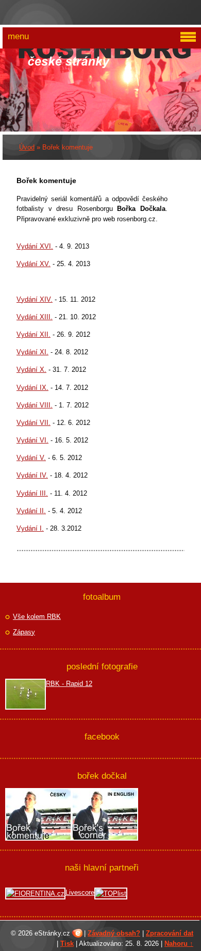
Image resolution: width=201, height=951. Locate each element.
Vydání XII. (33, 334)
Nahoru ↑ (178, 943)
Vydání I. (30, 528)
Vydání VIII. (34, 405)
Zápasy (24, 632)
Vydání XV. (33, 264)
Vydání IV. (32, 475)
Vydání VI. (32, 440)
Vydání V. (31, 458)
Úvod (27, 147)
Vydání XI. (32, 352)
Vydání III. (32, 493)
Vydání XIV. (34, 299)
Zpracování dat (169, 933)
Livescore (79, 892)
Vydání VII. (33, 423)
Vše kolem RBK (37, 616)
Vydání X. (31, 369)
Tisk (67, 943)
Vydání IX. (32, 387)
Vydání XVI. (34, 246)
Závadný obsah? (114, 933)
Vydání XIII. (34, 317)
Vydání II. (31, 511)
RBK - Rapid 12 (69, 683)
